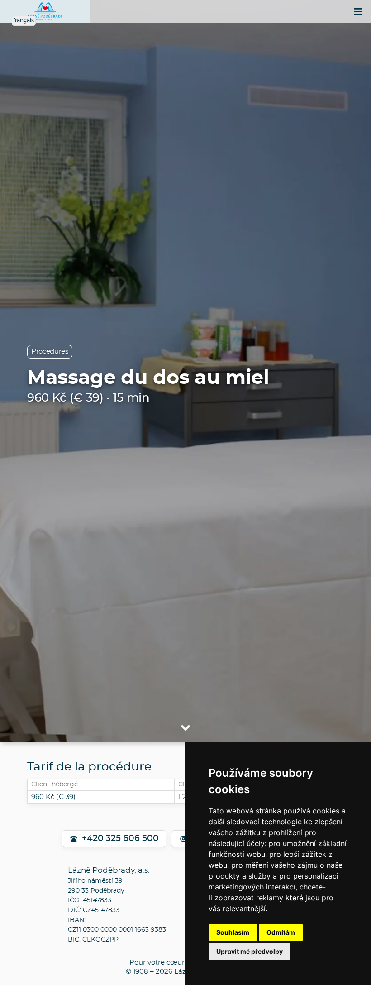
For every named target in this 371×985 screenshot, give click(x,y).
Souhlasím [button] (232, 932)
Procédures (49, 351)
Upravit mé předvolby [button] (249, 951)
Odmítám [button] (280, 932)
